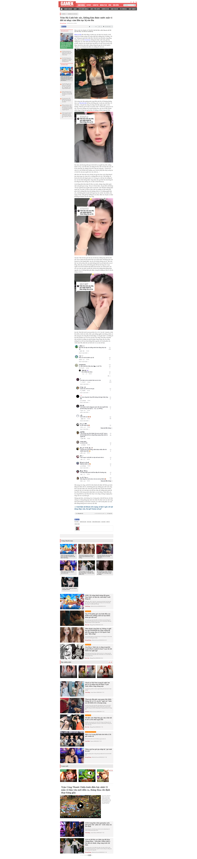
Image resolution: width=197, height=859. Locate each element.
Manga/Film (92, 624)
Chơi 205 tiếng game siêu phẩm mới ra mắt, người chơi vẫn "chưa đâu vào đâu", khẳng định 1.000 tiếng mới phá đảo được (66, 86)
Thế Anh (87, 711)
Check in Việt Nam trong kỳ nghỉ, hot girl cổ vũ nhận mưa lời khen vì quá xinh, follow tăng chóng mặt (97, 684)
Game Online (93, 692)
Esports (92, 741)
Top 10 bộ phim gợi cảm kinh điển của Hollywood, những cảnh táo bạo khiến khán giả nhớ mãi (97, 615)
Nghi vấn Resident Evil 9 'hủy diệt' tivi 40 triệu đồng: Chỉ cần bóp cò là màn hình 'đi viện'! (67, 93)
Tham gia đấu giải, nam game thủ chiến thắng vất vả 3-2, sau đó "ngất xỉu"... (104, 556)
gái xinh (103, 521)
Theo (94, 513)
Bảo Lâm (87, 624)
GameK (63, 14)
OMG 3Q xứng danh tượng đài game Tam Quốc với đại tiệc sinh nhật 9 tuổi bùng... (68, 556)
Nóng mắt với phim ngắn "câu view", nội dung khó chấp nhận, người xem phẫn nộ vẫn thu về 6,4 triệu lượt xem (66, 45)
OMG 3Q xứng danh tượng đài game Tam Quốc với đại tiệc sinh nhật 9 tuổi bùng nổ (66, 78)
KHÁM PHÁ (95, 5)
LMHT (75, 9)
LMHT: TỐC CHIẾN (95, 9)
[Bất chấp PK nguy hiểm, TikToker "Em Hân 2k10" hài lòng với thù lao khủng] (104, 565)
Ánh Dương (87, 606)
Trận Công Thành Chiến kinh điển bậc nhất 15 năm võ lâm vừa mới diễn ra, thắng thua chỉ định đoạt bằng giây (85, 790)
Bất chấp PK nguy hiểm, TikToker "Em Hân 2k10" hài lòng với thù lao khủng (104, 573)
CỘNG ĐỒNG (116, 5)
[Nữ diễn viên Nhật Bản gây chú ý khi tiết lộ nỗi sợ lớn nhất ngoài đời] (72, 722)
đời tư (108, 521)
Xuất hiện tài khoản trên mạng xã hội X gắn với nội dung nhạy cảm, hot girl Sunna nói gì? (67, 53)
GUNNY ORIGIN (68, 9)
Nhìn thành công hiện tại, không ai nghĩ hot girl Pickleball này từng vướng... (86, 556)
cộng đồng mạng (96, 521)
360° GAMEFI (132, 9)
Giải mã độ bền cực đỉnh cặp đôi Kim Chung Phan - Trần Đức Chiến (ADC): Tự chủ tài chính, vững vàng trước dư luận (97, 842)
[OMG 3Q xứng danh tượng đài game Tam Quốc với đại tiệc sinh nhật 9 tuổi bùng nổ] (66, 71)
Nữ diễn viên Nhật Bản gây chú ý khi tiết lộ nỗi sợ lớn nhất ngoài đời (98, 718)
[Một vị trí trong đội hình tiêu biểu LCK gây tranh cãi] (72, 739)
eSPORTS (88, 5)
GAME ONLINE (114, 9)
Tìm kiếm (135, 5)
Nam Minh (87, 741)
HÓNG (109, 5)
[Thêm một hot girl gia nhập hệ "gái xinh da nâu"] (68, 565)
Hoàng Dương (88, 640)
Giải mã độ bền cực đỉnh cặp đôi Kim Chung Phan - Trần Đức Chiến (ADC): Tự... (86, 573)
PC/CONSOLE (123, 9)
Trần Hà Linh (82, 103)
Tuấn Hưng (87, 692)
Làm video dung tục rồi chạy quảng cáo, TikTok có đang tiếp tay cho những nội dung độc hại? (67, 59)
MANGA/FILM (103, 5)
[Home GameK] (61, 8)
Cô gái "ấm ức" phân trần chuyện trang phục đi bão (69, 589)
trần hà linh (83, 521)
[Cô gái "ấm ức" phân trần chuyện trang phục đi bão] (69, 582)
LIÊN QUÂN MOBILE (84, 9)
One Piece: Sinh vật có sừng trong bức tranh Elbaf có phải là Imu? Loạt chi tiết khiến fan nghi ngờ (98, 648)
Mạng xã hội (77, 34)
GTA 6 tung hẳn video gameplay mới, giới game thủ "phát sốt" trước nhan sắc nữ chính (98, 824)
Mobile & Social (72, 14)
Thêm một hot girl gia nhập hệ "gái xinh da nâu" (67, 572)
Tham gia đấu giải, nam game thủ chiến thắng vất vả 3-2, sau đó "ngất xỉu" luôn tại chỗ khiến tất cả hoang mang (98, 701)
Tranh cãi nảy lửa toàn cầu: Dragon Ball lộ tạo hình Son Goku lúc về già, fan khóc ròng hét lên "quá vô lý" (67, 115)
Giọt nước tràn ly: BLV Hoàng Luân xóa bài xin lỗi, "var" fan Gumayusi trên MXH (66, 100)
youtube (133, 2)
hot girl (89, 521)
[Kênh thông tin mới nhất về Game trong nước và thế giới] (67, 4)
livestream (87, 40)
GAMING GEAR (105, 9)
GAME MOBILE (81, 5)
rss (136, 2)
